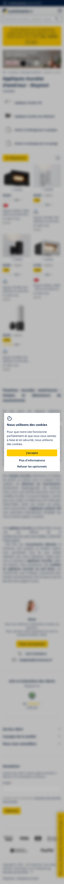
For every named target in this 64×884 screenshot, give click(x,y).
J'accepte (32, 453)
